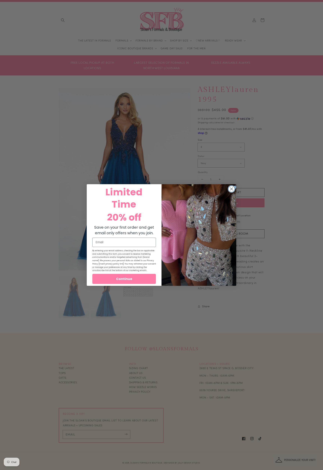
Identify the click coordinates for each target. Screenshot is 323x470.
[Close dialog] (231, 189)
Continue (124, 278)
